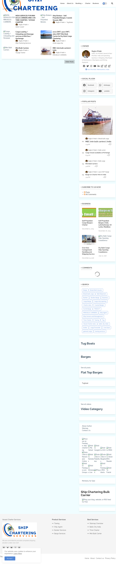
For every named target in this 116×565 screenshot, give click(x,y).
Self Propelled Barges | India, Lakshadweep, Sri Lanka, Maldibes (105, 224)
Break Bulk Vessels (96, 290)
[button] (112, 3)
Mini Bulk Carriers (91, 164)
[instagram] (91, 66)
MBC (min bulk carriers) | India (98, 141)
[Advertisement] (97, 24)
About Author (87, 426)
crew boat (106, 327)
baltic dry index (104, 324)
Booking (78, 3)
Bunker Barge (95, 297)
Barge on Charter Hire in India (95, 174)
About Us (70, 3)
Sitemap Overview (96, 523)
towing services (100, 331)
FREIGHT (97, 309)
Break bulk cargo (88, 294)
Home (62, 3)
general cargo (87, 331)
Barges (86, 356)
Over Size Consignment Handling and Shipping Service (88, 251)
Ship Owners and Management (93, 316)
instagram (91, 91)
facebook (91, 85)
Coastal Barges (99, 305)
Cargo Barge (87, 301)
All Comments (90, 194)
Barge (85, 290)
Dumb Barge (87, 309)
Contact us (100, 558)
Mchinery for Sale (88, 481)
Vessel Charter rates (89, 324)
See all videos (86, 404)
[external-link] (102, 66)
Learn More (17, 553)
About (92, 558)
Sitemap (85, 428)
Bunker (85, 297)
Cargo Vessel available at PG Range (97, 153)
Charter (87, 3)
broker (85, 327)
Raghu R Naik (97, 51)
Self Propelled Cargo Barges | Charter (87, 223)
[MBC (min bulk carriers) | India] (97, 120)
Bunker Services (60, 530)
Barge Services (59, 533)
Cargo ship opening (100, 301)
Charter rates (87, 305)
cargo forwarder (95, 327)
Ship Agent (103, 312)
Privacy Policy (110, 558)
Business (96, 3)
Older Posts (69, 62)
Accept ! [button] (10, 558)
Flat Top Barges (92, 372)
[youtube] (95, 66)
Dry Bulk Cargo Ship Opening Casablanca (104, 250)
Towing (96, 320)
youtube (107, 91)
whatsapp (107, 85)
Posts (87, 192)
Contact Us (86, 430)
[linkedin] (99, 66)
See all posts (86, 368)
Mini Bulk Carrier (96, 533)
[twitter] (88, 66)
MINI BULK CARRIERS (90, 312)
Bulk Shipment (101, 294)
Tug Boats (88, 343)
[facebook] (84, 66)
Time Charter (87, 320)
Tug (103, 320)
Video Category (92, 409)
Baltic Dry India (95, 527)
